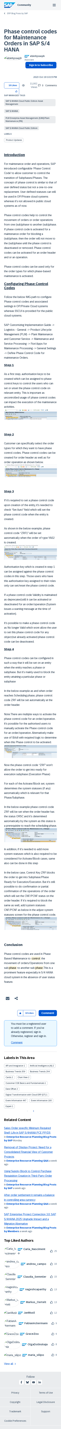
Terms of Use (46, 1392)
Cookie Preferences (15, 1420)
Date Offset (11, 1089)
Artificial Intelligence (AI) (41, 1066)
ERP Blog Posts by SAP (17, 13)
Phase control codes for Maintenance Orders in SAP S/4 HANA (30, 40)
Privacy (15, 1392)
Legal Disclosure (46, 1402)
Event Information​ (39, 1100)
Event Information (14, 1100)
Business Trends (13, 1071)
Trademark (15, 1411)
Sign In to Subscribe (41, 65)
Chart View (23, 1077)
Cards (8, 1077)
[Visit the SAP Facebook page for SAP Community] (21, 1382)
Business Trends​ (38, 1071)
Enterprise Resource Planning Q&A (27, 1160)
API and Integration (14, 1066)
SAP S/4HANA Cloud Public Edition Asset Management (24, 102)
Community (24, 5)
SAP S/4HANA (12, 111)
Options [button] (27, 71)
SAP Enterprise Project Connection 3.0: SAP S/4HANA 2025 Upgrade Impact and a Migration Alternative (30, 1219)
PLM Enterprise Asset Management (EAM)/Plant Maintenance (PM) (27, 119)
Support (45, 1411)
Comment (17, 1042)
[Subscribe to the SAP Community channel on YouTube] (33, 1382)
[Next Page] (33, 1111)
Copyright (15, 1402)
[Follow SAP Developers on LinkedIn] (39, 1382)
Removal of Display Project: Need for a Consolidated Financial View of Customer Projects (28, 1152)
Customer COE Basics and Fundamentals (25, 1083)
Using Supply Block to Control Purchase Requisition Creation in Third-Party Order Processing (28, 1176)
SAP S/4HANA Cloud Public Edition (21, 128)
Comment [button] (47, 1013)
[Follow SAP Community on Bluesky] (27, 1382)
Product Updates (14, 140)
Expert (9, 1106)
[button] (16, 91)
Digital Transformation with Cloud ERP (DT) (26, 1095)
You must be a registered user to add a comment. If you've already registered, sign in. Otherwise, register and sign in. (28, 1029)
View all (8, 1363)
